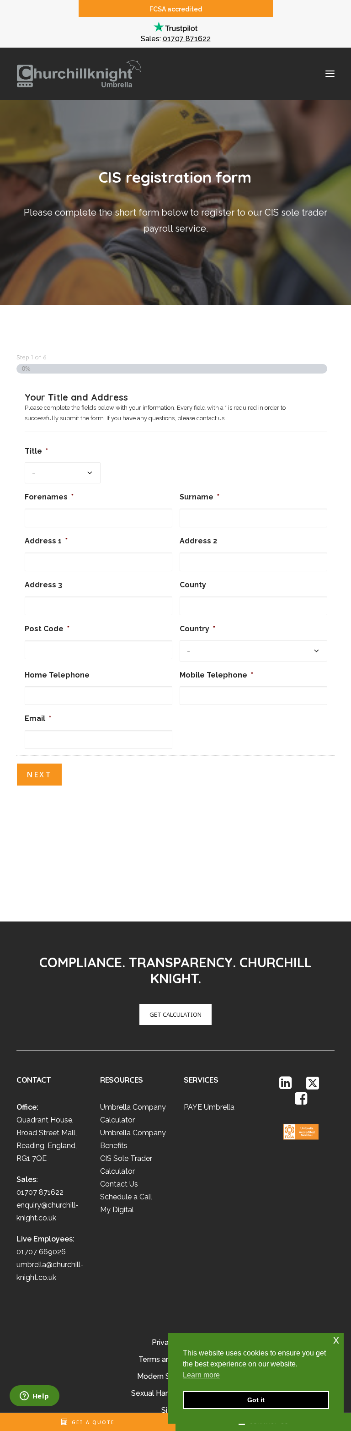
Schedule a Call (126, 1196)
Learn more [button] (201, 1375)
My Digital (117, 1209)
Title (36, 451)
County (193, 584)
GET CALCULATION (175, 1014)
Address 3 (43, 584)
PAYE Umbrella (209, 1107)
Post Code (47, 628)
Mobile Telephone (216, 675)
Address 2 (198, 541)
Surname (199, 497)
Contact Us (119, 1184)
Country (197, 628)
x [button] (336, 1339)
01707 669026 (41, 1251)
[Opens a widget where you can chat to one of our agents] (34, 1396)
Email (38, 718)
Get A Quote (93, 1422)
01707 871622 (187, 38)
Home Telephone (57, 675)
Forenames (49, 497)
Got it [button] (256, 1400)
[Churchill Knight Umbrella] (79, 73)
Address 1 (46, 541)
